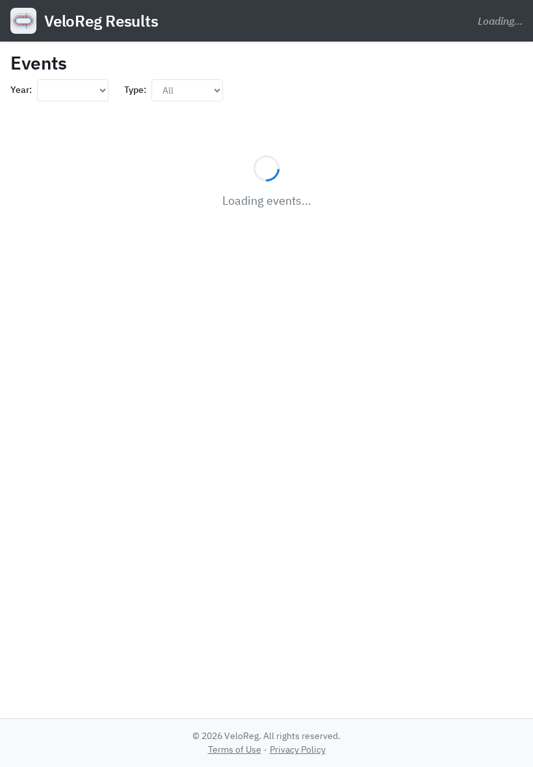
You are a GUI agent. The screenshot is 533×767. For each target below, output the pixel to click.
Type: (135, 90)
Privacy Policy (298, 749)
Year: (21, 90)
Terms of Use (234, 749)
